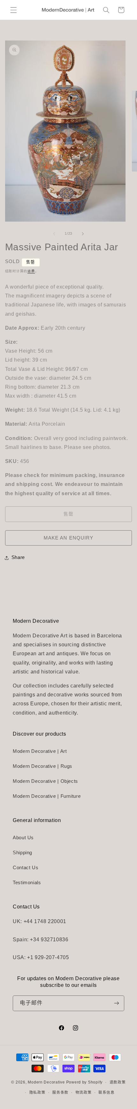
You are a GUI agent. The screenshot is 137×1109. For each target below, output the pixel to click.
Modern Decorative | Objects (45, 781)
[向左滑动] (54, 234)
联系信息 (106, 1092)
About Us (23, 837)
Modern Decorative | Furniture (47, 796)
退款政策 (118, 1082)
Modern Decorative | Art (40, 751)
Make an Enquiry (68, 537)
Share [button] (18, 557)
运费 (31, 271)
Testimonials (27, 882)
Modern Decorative (46, 1082)
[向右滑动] (83, 234)
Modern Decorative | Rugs (42, 766)
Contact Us (25, 867)
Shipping (22, 852)
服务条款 (60, 1092)
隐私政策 (37, 1092)
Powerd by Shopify (84, 1082)
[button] (13, 10)
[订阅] (116, 1003)
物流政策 (84, 1092)
